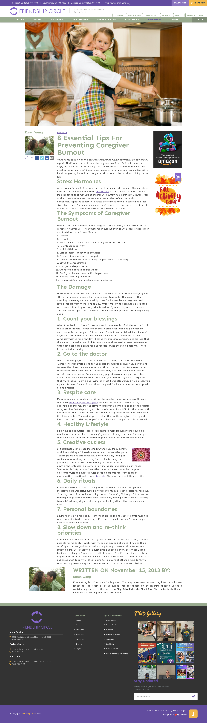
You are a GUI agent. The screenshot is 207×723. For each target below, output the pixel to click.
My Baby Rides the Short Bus (135, 589)
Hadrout (183, 714)
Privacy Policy (171, 710)
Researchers (102, 191)
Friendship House (113, 634)
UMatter (109, 630)
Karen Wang (82, 577)
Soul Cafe (110, 644)
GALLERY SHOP (180, 3)
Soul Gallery (111, 639)
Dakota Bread (112, 649)
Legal (183, 710)
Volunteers (80, 630)
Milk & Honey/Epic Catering (117, 654)
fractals (100, 476)
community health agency (83, 402)
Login (78, 649)
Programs (80, 625)
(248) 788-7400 (18, 664)
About (78, 620)
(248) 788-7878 (18, 639)
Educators (80, 634)
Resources (80, 639)
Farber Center (111, 625)
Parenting (62, 132)
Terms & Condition (154, 710)
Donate (79, 644)
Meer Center (111, 620)
